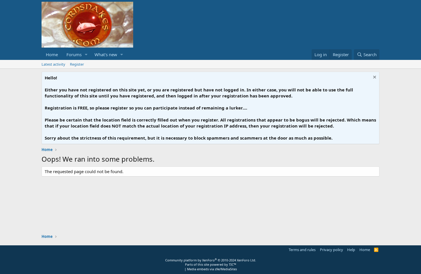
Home (52, 54)
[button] (86, 54)
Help (351, 249)
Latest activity (53, 64)
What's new (106, 54)
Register (77, 64)
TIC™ (232, 264)
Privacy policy (331, 249)
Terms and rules (302, 249)
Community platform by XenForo (210, 260)
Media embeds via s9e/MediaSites (212, 269)
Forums (74, 54)
